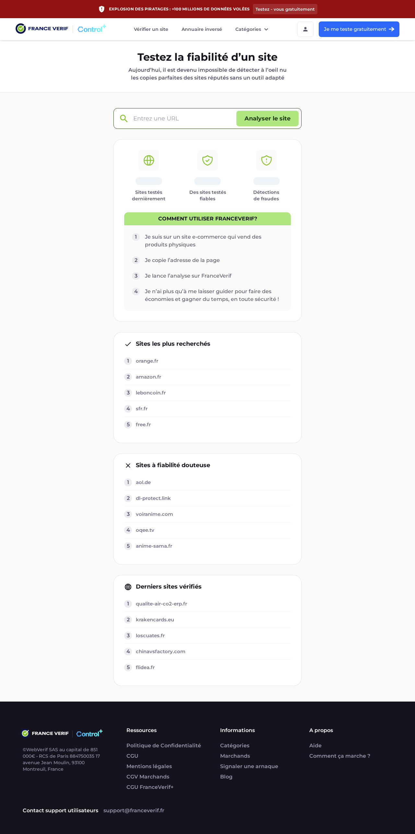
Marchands (235, 756)
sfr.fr (142, 408)
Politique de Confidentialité (163, 745)
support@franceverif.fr (133, 810)
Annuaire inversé (202, 29)
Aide (315, 745)
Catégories (248, 29)
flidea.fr (145, 667)
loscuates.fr (150, 635)
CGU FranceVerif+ (149, 787)
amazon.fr (148, 377)
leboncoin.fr (151, 393)
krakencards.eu (155, 619)
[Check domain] (123, 118)
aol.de (143, 482)
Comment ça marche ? (339, 756)
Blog (226, 777)
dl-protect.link (153, 498)
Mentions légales (149, 766)
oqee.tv (145, 530)
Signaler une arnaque (249, 766)
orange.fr (147, 361)
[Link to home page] (42, 29)
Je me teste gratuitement (355, 29)
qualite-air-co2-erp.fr (161, 604)
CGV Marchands (147, 777)
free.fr (143, 424)
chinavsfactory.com (160, 651)
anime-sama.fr (154, 546)
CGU (132, 756)
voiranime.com (154, 514)
